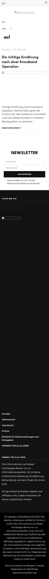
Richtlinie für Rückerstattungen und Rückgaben (20, 438)
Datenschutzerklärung (24, 573)
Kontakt (6, 414)
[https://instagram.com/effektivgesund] (4, 206)
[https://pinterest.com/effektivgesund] (22, 206)
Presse (5, 431)
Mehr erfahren (10, 128)
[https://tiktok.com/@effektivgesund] (10, 206)
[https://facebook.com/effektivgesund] (16, 206)
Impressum (8, 425)
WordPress (32, 569)
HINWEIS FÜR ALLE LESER (15, 446)
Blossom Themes (35, 565)
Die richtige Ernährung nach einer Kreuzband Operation (20, 62)
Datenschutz (8, 419)
